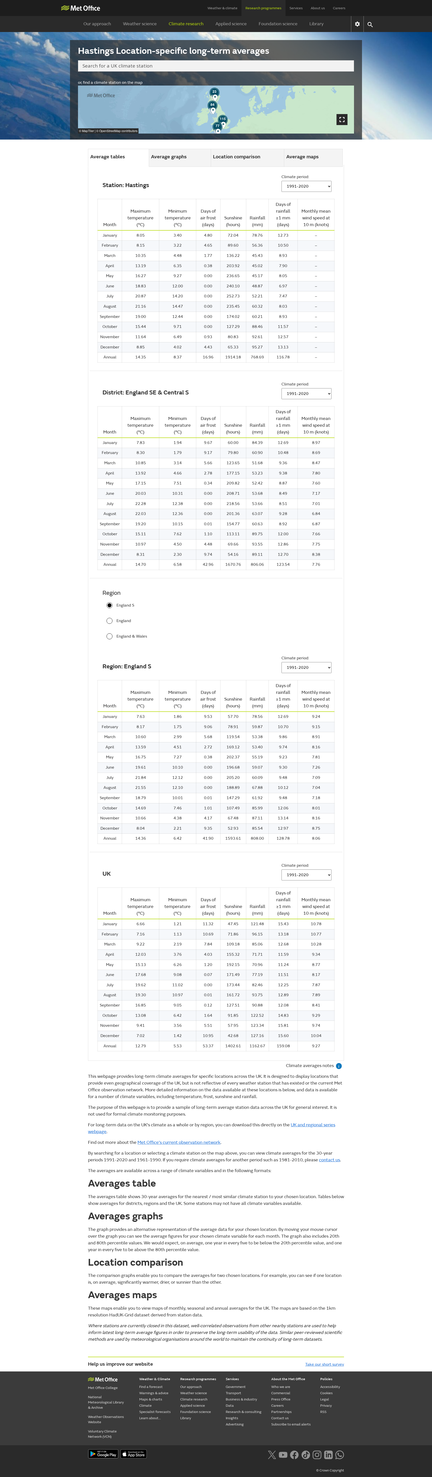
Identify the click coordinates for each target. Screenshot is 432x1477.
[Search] (344, 66)
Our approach (97, 24)
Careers (339, 8)
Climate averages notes (313, 1066)
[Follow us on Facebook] (294, 1454)
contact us (329, 1160)
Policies (326, 1379)
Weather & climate (223, 8)
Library (317, 24)
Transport (233, 1393)
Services (296, 8)
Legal (324, 1399)
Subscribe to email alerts (291, 1424)
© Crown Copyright (330, 1470)
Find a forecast (151, 1387)
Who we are (280, 1387)
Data (230, 1405)
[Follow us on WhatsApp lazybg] (339, 1454)
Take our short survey (324, 1364)
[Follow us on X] (272, 1454)
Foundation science (278, 24)
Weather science (140, 24)
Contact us (280, 1418)
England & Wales (131, 636)
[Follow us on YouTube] (283, 1454)
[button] (217, 127)
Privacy (326, 1405)
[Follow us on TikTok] (305, 1454)
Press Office (280, 1399)
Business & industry (241, 1399)
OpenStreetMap (110, 131)
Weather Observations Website (106, 1419)
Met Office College (103, 1388)
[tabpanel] (216, 613)
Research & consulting (244, 1412)
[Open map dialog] (342, 119)
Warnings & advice (153, 1393)
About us (318, 8)
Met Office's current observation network (179, 1142)
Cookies (326, 1393)
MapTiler (88, 131)
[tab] (180, 158)
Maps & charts (150, 1399)
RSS (323, 1412)
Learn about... (150, 1418)
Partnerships (281, 1412)
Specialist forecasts (155, 1412)
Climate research (186, 24)
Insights (232, 1418)
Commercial (280, 1393)
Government (236, 1387)
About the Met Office (288, 1379)
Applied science (231, 24)
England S (125, 605)
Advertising (235, 1424)
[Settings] (357, 24)
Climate (145, 1405)
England (123, 620)
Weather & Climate (154, 1379)
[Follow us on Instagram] (316, 1454)
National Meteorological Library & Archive (106, 1402)
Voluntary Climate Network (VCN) (102, 1434)
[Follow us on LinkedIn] (328, 1454)
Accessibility (330, 1387)
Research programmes (264, 8)
